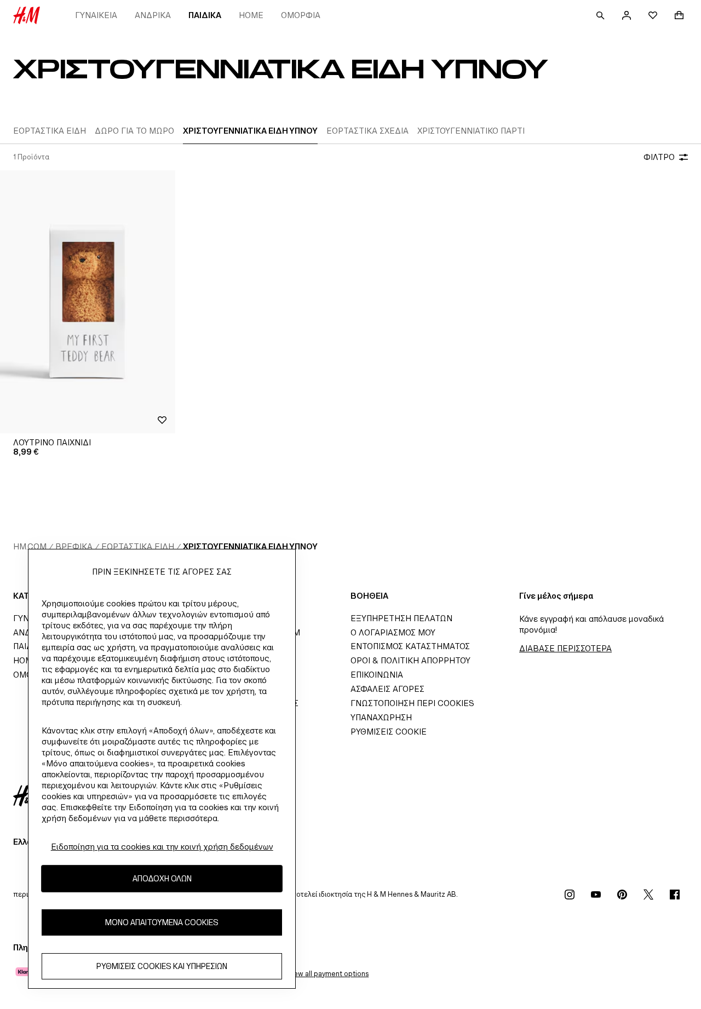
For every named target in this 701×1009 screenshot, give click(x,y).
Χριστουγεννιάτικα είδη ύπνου (250, 546)
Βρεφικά (74, 546)
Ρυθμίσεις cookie (388, 731)
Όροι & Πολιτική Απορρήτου (410, 660)
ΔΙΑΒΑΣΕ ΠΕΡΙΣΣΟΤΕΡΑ (565, 648)
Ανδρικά (153, 15)
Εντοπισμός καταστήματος (410, 646)
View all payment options (328, 974)
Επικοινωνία (376, 674)
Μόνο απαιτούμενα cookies (162, 922)
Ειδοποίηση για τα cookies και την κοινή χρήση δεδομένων (162, 846)
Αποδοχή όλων (162, 879)
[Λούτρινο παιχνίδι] (87, 301)
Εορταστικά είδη (137, 546)
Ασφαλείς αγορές (387, 688)
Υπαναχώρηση (381, 717)
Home (251, 15)
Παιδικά (204, 15)
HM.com (30, 546)
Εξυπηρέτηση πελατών (401, 618)
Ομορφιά (300, 15)
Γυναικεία (96, 15)
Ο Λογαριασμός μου (392, 632)
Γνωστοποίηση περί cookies (412, 703)
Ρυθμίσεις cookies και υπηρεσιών (161, 966)
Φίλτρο (659, 157)
